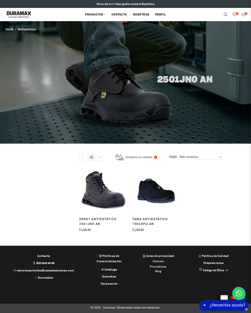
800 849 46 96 (45, 263)
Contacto (43, 256)
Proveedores (158, 266)
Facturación (109, 284)
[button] (225, 14)
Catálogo (111, 269)
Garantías (109, 276)
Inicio (10, 29)
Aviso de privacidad (160, 256)
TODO (173, 157)
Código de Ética (214, 270)
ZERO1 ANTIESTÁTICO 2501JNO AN (97, 221)
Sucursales (45, 278)
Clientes (158, 261)
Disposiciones (213, 263)
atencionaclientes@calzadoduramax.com (45, 270)
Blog (158, 271)
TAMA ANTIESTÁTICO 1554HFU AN (150, 221)
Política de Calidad (215, 256)
